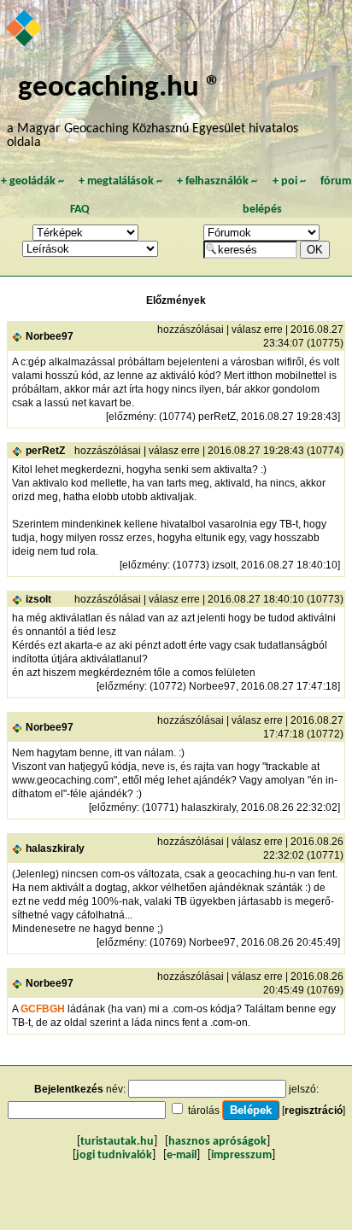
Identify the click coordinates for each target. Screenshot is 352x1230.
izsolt (38, 599)
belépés (262, 209)
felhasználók (217, 181)
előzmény (131, 417)
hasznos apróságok (217, 1141)
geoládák (32, 181)
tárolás (204, 1110)
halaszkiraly (55, 848)
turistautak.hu (117, 1141)
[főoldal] (25, 30)
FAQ (80, 209)
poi (289, 181)
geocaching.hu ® (119, 88)
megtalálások (120, 181)
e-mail (182, 1155)
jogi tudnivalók (114, 1155)
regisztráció (314, 1110)
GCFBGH (43, 1009)
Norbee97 (49, 336)
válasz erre (257, 329)
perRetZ (45, 451)
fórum (335, 181)
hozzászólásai (190, 329)
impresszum (241, 1155)
